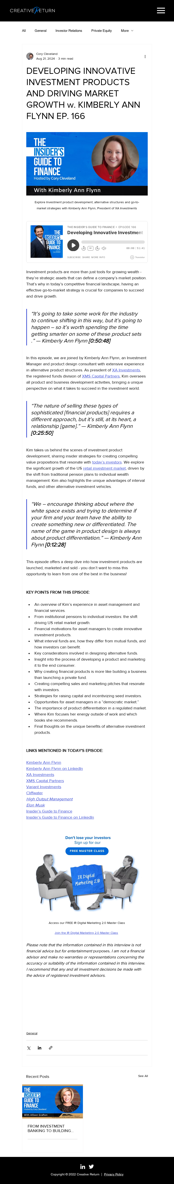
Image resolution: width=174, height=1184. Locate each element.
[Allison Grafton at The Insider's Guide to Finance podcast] (52, 1101)
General (40, 31)
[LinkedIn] (82, 1166)
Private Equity (101, 31)
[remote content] (87, 242)
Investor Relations (69, 31)
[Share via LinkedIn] (39, 1048)
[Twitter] (91, 1166)
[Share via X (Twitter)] (28, 1048)
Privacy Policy (113, 1174)
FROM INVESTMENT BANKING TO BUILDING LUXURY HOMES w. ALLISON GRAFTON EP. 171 (52, 1128)
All (24, 31)
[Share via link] (50, 1048)
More (125, 31)
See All (143, 1076)
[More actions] (145, 56)
